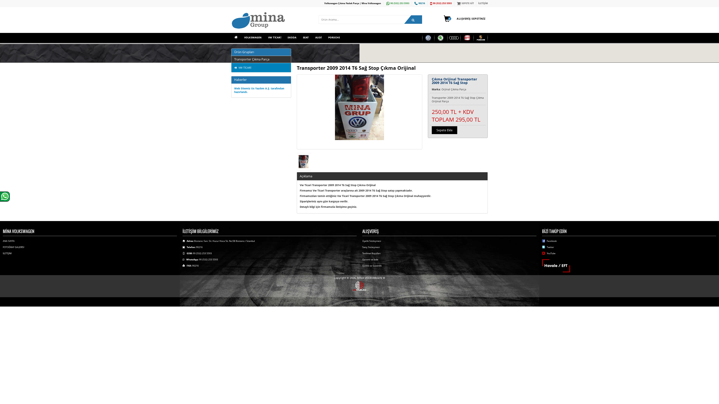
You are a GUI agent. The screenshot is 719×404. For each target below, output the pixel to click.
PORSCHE (334, 37)
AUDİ (318, 37)
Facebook (552, 241)
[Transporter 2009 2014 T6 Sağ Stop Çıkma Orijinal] (359, 111)
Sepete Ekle (444, 130)
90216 (421, 3)
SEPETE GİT (468, 3)
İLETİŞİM (483, 3)
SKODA (292, 37)
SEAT (306, 37)
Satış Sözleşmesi (371, 247)
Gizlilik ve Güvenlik (372, 265)
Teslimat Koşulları (371, 253)
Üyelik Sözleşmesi (371, 241)
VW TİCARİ (274, 37)
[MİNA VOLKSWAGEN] (272, 20)
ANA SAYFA (9, 241)
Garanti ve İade (370, 259)
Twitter (550, 247)
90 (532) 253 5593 (399, 3)
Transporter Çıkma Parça (251, 59)
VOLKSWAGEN (253, 37)
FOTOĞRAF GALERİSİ (13, 247)
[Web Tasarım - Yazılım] (359, 285)
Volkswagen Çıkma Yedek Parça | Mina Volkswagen (352, 3)
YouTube (551, 253)
